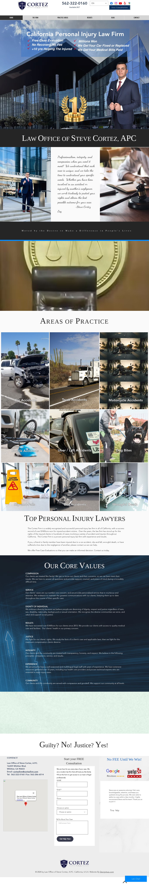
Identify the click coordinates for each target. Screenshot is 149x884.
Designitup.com (107, 872)
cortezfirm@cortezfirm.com (25, 771)
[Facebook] (111, 3)
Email (58, 789)
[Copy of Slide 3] (123, 813)
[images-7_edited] (129, 3)
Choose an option (63, 808)
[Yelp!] (125, 3)
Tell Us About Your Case (64, 819)
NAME (59, 780)
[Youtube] (120, 3)
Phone (59, 798)
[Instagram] (116, 3)
